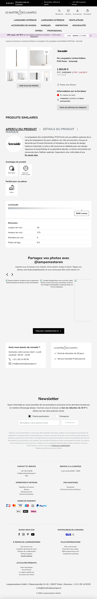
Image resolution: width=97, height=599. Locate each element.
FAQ (26, 476)
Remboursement (26, 492)
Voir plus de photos (28, 86)
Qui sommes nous (26, 546)
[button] (10, 76)
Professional (54, 30)
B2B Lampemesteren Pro (70, 551)
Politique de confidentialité (61, 445)
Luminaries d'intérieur (28, 41)
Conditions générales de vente (26, 549)
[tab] (23, 129)
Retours (26, 489)
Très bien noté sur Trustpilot (22, 3)
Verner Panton (26, 570)
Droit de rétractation (26, 494)
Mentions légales (26, 554)
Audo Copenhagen (26, 567)
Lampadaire (41, 41)
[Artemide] (69, 51)
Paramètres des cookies (70, 549)
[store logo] (21, 12)
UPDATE (76, 36)
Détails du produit (58, 129)
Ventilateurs (76, 20)
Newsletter (70, 487)
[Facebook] (19, 534)
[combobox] (60, 12)
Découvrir (34, 36)
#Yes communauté (70, 546)
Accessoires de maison (26, 574)
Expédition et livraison (26, 487)
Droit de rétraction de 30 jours (70, 489)
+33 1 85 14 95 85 (20, 359)
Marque (12, 132)
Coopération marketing (70, 554)
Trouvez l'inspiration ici (47, 331)
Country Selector (26, 556)
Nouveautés (79, 25)
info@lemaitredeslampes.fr (24, 363)
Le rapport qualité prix (26, 572)
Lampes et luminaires (13, 41)
